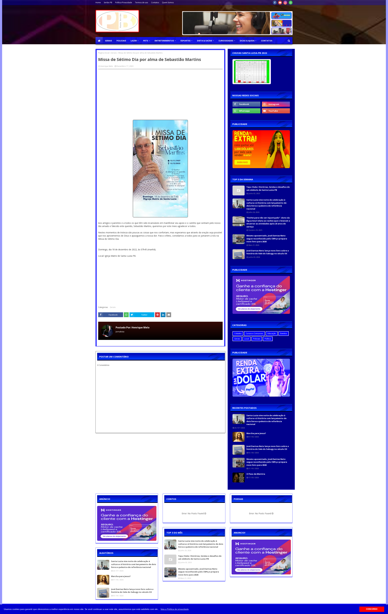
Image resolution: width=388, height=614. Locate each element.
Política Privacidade (123, 2)
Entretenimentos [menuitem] (164, 40)
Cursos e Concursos (254, 333)
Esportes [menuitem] (186, 40)
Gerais (113, 53)
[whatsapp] (291, 3)
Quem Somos (168, 2)
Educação (272, 333)
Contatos (155, 2)
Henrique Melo (106, 66)
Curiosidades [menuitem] (226, 40)
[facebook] (275, 3)
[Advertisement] (160, 93)
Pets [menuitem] (145, 40)
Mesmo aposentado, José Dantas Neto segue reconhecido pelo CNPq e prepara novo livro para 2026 (266, 238)
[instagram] (285, 3)
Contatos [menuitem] (266, 40)
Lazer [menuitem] (134, 40)
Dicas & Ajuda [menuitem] (247, 40)
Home (98, 2)
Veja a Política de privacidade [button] (175, 609)
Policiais (256, 338)
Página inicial (103, 53)
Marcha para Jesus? (256, 433)
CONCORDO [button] (371, 609)
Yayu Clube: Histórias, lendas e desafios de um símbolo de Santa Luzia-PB (268, 188)
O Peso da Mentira (255, 474)
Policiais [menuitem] (121, 40)
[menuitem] (99, 40)
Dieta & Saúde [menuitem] (204, 40)
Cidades (237, 333)
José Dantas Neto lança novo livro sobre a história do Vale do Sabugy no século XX (267, 252)
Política (268, 338)
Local (246, 338)
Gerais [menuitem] (108, 40)
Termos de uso (141, 2)
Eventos (283, 333)
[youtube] (280, 3)
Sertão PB (108, 2)
